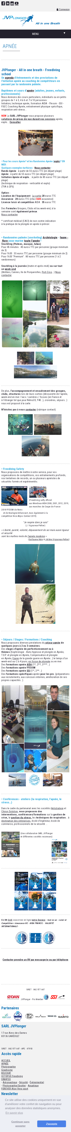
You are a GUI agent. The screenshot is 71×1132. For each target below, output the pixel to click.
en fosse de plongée (39, 661)
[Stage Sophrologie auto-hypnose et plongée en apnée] (35, 772)
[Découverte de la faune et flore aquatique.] (25, 363)
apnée (30, 90)
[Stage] (17, 785)
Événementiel (37, 1082)
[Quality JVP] (34, 785)
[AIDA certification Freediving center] (46, 999)
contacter (31, 409)
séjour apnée (52, 642)
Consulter (15, 122)
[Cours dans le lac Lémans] (48, 434)
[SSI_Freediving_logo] (57, 999)
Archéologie (50, 237)
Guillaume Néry (36, 539)
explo (57, 161)
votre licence (38, 920)
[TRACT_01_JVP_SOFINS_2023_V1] (21, 890)
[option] (7, 1016)
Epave (16, 658)
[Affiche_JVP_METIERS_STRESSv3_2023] (49, 890)
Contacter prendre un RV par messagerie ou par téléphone (35, 959)
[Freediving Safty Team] (37, 496)
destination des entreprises (16, 820)
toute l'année (32, 240)
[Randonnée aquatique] (35, 347)
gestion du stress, (21, 817)
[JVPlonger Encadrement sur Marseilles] (35, 455)
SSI (29, 670)
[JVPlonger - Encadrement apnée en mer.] (35, 582)
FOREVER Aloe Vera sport (14, 1088)
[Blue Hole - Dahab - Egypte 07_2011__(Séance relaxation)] (52, 785)
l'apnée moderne (36, 536)
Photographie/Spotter (14, 1085)
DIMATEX (6, 1079)
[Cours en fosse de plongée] (20, 434)
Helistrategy (57, 808)
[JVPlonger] (35, 623)
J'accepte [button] (51, 1123)
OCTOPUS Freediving (12, 1076)
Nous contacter (42, 167)
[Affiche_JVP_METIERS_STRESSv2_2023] (21, 909)
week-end (10, 269)
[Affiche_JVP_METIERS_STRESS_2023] (49, 909)
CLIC (10, 920)
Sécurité (23, 1082)
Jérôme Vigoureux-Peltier (57, 539)
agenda (9, 77)
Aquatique (33, 1085)
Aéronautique (10, 1082)
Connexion (64, 9)
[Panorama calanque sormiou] (35, 377)
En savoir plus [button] (14, 1112)
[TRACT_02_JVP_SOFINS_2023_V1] (35, 890)
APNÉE (5, 1063)
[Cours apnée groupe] (35, 154)
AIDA (29, 664)
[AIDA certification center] (22, 937)
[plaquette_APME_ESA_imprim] (59, 863)
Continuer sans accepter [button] (20, 1123)
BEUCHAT (6, 1073)
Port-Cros (47, 272)
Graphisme (7, 1070)
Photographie (8, 1066)
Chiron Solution (9, 811)
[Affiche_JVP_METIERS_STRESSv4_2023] (35, 909)
